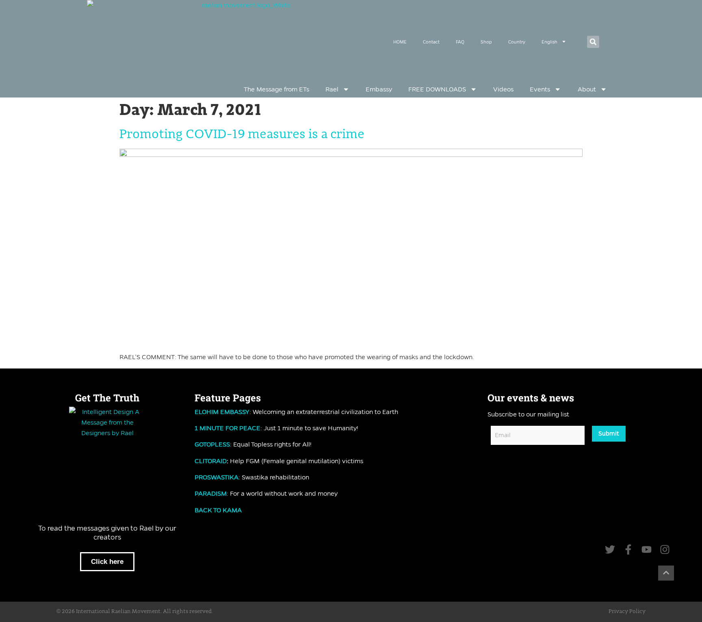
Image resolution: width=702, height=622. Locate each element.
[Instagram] (665, 549)
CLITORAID (211, 461)
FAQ (460, 42)
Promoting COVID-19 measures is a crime (241, 134)
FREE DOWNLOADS (437, 89)
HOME (400, 42)
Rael (331, 89)
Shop (486, 42)
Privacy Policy (627, 611)
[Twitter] (610, 549)
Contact (431, 42)
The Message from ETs (276, 89)
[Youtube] (646, 549)
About (587, 89)
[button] (593, 42)
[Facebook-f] (628, 549)
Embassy (379, 89)
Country (516, 42)
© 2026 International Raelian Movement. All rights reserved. (134, 611)
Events (540, 89)
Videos (503, 89)
